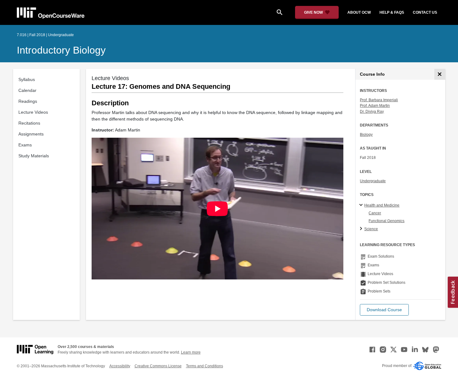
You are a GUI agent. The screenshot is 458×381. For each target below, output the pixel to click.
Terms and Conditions (204, 366)
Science (371, 229)
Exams (25, 144)
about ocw (359, 12)
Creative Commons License (158, 366)
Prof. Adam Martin (375, 105)
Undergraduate (373, 181)
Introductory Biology (61, 50)
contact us (425, 12)
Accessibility (119, 366)
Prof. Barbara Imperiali (379, 100)
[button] (384, 310)
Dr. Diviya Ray (372, 111)
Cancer (375, 213)
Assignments (31, 133)
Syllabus (26, 79)
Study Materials (33, 155)
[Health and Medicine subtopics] (362, 205)
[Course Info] (439, 74)
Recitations (29, 123)
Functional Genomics (386, 221)
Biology (366, 134)
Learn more (191, 352)
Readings (27, 101)
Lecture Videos (33, 112)
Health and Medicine (381, 205)
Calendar (27, 90)
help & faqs (391, 12)
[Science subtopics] (362, 229)
